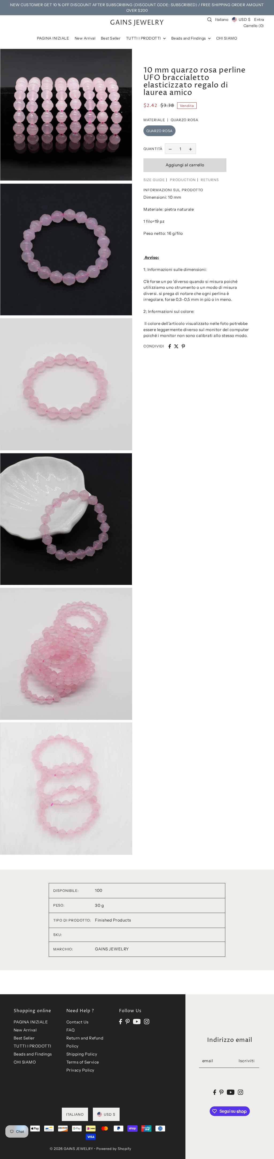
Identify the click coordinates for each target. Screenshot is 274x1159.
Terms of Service (82, 1062)
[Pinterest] (127, 1021)
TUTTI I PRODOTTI (32, 1046)
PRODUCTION (183, 180)
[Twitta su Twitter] (176, 346)
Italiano (221, 19)
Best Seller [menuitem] (111, 38)
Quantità (152, 149)
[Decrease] (170, 149)
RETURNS (210, 180)
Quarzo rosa (159, 131)
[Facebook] (120, 1021)
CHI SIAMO (25, 1062)
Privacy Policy (80, 1070)
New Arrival (25, 1030)
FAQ (70, 1030)
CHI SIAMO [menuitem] (226, 38)
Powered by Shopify (113, 1148)
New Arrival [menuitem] (85, 38)
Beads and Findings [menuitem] (189, 38)
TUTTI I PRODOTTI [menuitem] (144, 38)
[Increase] (190, 149)
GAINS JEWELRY (137, 23)
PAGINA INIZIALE (31, 1021)
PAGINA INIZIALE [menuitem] (53, 38)
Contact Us (77, 1021)
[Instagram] (146, 1021)
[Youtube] (137, 1021)
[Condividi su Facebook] (170, 346)
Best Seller (24, 1038)
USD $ (244, 19)
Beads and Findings (33, 1054)
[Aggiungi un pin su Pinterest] (183, 346)
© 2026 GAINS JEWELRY (71, 1148)
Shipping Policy (81, 1054)
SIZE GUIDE (154, 180)
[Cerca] (210, 19)
